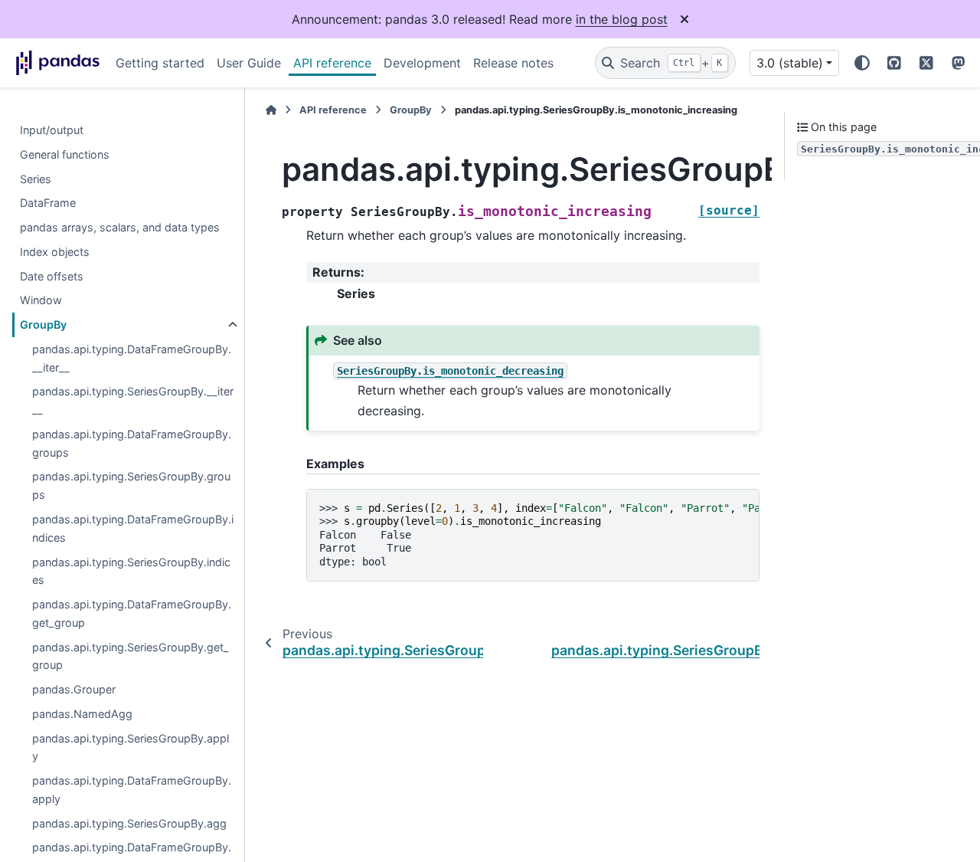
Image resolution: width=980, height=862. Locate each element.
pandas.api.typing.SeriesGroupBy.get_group (130, 656)
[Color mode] (862, 63)
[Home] (271, 110)
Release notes (513, 62)
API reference (332, 62)
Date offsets (51, 276)
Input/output (51, 129)
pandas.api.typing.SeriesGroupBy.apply (130, 747)
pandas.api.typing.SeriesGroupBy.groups (131, 486)
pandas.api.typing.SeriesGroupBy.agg (129, 823)
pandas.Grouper (74, 689)
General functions (64, 154)
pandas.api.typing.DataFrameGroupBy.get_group (131, 613)
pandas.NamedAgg (82, 713)
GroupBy (43, 325)
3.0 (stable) (789, 62)
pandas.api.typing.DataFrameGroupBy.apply (131, 790)
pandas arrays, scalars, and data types (120, 227)
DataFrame (48, 203)
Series (35, 178)
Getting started (160, 62)
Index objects (55, 251)
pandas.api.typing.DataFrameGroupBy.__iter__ (131, 358)
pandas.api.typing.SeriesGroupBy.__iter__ (133, 401)
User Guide (249, 62)
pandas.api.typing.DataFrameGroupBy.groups (131, 443)
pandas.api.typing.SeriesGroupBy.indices (131, 571)
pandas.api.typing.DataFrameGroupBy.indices (133, 528)
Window (41, 300)
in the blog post (622, 19)
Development (422, 62)
